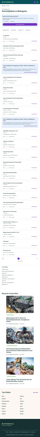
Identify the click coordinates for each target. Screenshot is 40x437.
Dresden (21, 408)
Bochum (21, 413)
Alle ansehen (35, 392)
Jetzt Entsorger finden (20, 24)
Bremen (3, 408)
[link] (20, 38)
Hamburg (22, 396)
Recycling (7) (13, 30)
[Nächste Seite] (37, 259)
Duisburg (4, 413)
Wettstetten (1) (5, 284)
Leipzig (21, 403)
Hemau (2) (4, 280)
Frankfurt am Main (5, 401)
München (4, 398)
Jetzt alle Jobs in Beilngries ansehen (30, 72)
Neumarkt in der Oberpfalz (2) (8, 282)
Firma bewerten (34, 40)
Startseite (3, 5)
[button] (34, 2)
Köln (21, 398)
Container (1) (28, 30)
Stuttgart (22, 401)
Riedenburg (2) (5, 276)
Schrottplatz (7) (6, 30)
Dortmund (4, 406)
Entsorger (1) (20, 30)
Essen (21, 406)
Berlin (3, 396)
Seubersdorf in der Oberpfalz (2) (8, 278)
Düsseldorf (4, 403)
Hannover (4, 411)
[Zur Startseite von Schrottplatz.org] (7, 2)
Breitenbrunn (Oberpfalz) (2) (7, 275)
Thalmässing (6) (5, 269)
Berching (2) (4, 273)
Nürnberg (22, 411)
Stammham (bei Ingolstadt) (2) (8, 271)
